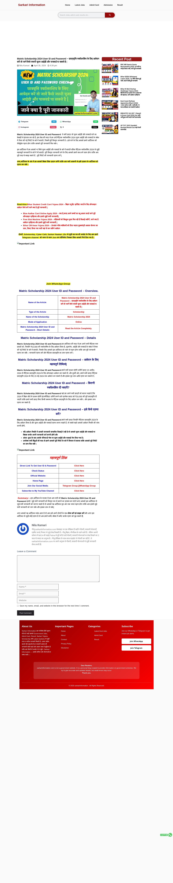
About (63, 635)
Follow (53, 127)
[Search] (110, 15)
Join (54, 121)
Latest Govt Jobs (100, 631)
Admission (108, 5)
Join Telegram (136, 648)
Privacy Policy (66, 644)
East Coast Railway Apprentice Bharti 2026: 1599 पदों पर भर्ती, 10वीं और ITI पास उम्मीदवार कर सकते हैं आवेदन (130, 104)
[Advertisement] (86, 37)
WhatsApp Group (87, 486)
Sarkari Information (31, 4)
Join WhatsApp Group (58, 284)
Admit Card (94, 5)
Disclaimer (65, 648)
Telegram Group (70, 486)
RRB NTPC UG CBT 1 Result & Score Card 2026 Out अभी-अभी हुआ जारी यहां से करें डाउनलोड (131, 115)
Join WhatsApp (136, 641)
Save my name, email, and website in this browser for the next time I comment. (54, 606)
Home (67, 5)
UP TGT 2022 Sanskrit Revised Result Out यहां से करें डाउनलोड (131, 127)
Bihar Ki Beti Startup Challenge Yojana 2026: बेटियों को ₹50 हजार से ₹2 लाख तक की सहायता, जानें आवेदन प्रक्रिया (131, 92)
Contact (64, 639)
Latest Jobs (80, 5)
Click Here (79, 466)
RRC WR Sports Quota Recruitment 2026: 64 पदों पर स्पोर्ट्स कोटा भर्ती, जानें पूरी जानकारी (131, 66)
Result (120, 5)
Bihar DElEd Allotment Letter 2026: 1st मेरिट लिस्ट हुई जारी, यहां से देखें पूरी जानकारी (131, 79)
